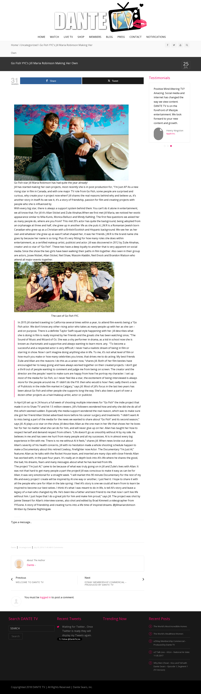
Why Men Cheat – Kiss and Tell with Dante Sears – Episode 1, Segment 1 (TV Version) (171, 666)
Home (41, 37)
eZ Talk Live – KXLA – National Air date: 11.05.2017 (172, 654)
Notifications (156, 37)
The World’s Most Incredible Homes (170, 626)
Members (95, 37)
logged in (45, 597)
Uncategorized (29, 45)
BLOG (109, 37)
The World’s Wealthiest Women (168, 633)
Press (121, 37)
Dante (13, 547)
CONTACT (136, 37)
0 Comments (57, 547)
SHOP (81, 37)
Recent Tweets (69, 618)
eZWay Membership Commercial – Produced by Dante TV (170, 643)
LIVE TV (68, 37)
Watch (54, 37)
